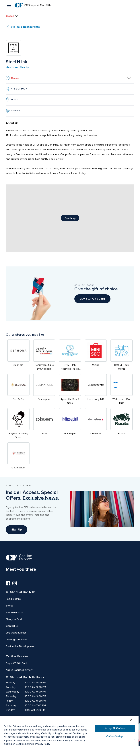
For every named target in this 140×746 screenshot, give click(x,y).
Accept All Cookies (115, 728)
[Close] (131, 720)
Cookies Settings (114, 736)
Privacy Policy (42, 744)
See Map (70, 218)
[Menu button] (9, 5)
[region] (69, 731)
